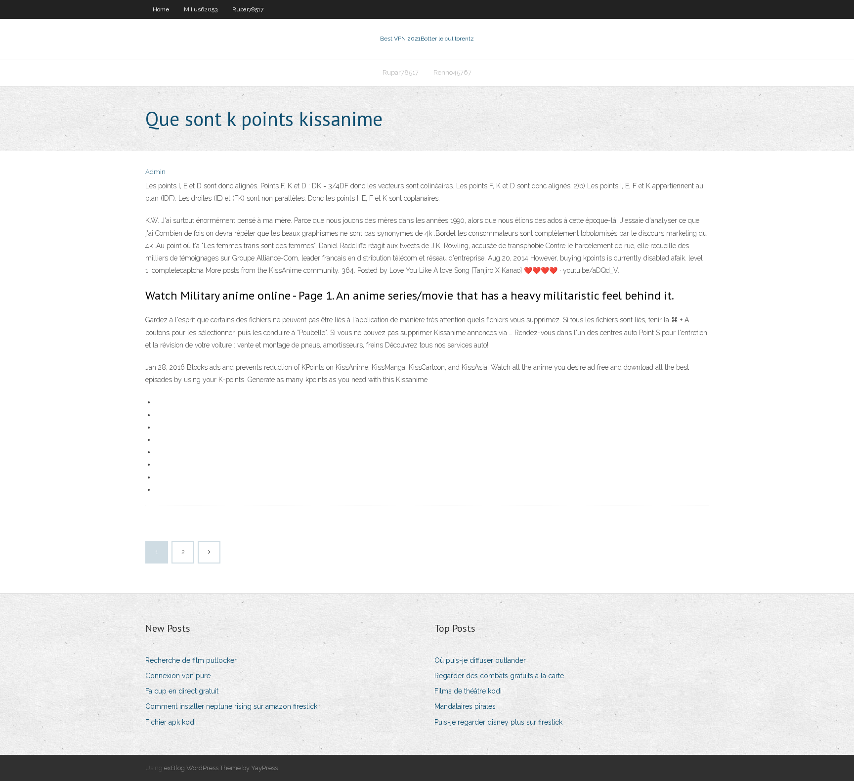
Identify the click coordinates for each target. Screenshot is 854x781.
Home (161, 9)
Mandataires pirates (465, 706)
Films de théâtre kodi (468, 691)
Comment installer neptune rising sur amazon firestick (231, 706)
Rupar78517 (247, 9)
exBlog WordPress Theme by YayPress (221, 768)
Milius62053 (200, 9)
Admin (155, 171)
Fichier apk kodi (170, 722)
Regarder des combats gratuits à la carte (499, 676)
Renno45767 (452, 72)
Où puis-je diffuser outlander (480, 660)
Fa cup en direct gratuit (181, 691)
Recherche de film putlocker (191, 660)
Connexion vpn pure (178, 676)
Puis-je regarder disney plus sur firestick (498, 722)
